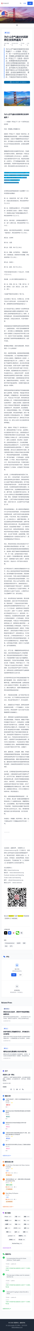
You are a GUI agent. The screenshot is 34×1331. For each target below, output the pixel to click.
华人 (26, 1220)
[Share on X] (5, 933)
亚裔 (25, 1232)
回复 (8, 1270)
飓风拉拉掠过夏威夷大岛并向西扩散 (15, 1051)
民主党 (22, 1239)
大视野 (8, 1224)
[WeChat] (23, 1089)
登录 (24, 3)
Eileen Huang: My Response (12, 1193)
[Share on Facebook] (9, 933)
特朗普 (8, 1220)
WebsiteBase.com (17, 1327)
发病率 (18, 943)
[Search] (20, 3)
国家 (24, 943)
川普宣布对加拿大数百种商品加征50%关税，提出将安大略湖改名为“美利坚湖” (18, 1133)
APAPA (17, 1228)
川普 (17, 1216)
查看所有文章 (6, 1155)
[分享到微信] (17, 933)
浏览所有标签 (6, 1248)
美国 (26, 1216)
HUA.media (11, 1325)
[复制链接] (21, 933)
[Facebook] (11, 1089)
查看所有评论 (6, 1308)
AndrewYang (17, 1243)
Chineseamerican (9, 943)
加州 (17, 1232)
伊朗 (26, 1224)
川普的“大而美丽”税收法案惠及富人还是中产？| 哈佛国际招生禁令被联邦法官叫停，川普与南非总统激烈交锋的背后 (18, 1268)
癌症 (6, 946)
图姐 (17, 1220)
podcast (11, 1235)
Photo (8, 1216)
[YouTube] (17, 1089)
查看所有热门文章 (7, 1206)
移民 (26, 1228)
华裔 (8, 1232)
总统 (7, 1228)
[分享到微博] (13, 933)
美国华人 (22, 1235)
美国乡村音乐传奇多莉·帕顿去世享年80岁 (16, 1122)
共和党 (12, 1239)
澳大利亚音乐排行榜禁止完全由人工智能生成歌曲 (18, 1144)
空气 (11, 946)
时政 (17, 1224)
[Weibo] (20, 1089)
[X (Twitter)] (14, 1089)
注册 (30, 3)
